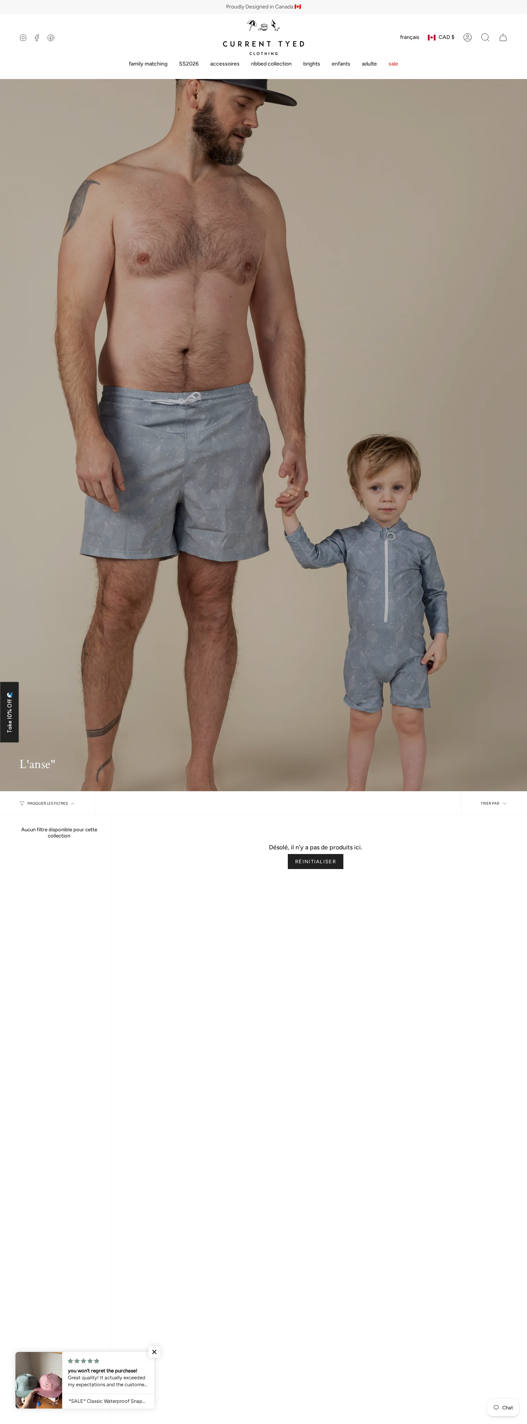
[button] (148, 64)
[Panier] (503, 37)
